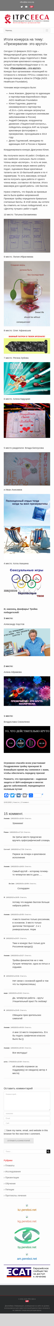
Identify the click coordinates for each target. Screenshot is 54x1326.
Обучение (10, 1183)
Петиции (9, 1189)
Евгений (7, 849)
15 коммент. (25, 802)
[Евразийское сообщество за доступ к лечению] (27, 1272)
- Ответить (27, 818)
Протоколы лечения (15, 1195)
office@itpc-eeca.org (27, 2)
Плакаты (9, 1165)
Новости (16, 802)
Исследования (13, 1171)
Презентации (12, 1177)
